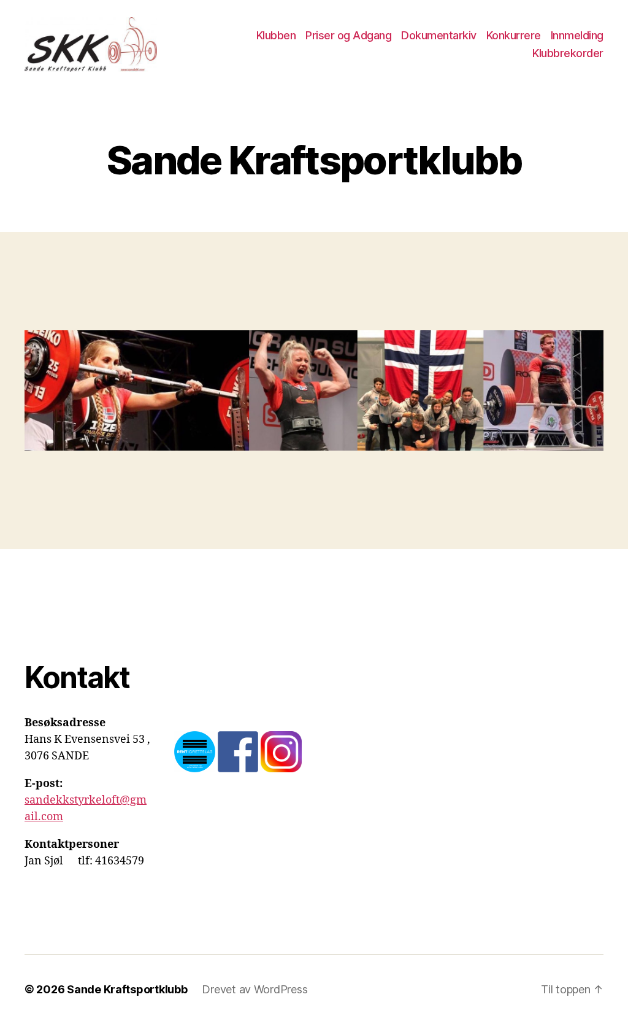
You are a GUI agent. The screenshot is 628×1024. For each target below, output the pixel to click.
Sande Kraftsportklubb (127, 989)
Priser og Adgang (348, 35)
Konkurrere (513, 35)
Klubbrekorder (567, 53)
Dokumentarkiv (439, 35)
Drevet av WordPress (254, 989)
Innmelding (577, 35)
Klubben (276, 35)
